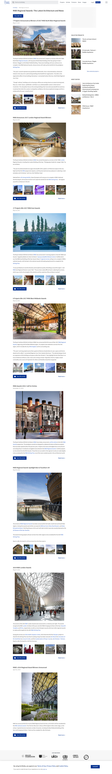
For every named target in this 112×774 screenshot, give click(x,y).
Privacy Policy (51, 766)
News (79, 2)
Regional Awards (23, 61)
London (63, 160)
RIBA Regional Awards (50, 449)
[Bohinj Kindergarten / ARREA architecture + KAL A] (76, 98)
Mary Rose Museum (54, 526)
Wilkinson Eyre (44, 526)
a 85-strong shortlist (25, 177)
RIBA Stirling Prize (29, 453)
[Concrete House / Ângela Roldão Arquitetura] (76, 65)
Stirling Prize (16, 67)
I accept (95, 767)
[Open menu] (106, 2)
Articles (68, 2)
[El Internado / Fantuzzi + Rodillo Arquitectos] (76, 54)
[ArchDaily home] (7, 2)
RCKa (21, 628)
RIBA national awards (20, 726)
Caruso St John (26, 639)
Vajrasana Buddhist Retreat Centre (46, 257)
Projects (62, 2)
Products (74, 2)
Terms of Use (41, 766)
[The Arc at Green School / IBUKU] (76, 43)
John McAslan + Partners (58, 639)
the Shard (53, 637)
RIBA (35, 58)
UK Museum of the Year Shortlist (21, 530)
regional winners (45, 259)
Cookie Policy (63, 766)
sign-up (45, 769)
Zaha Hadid (28, 634)
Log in (92, 2)
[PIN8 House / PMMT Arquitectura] (76, 110)
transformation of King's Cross (43, 639)
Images (84, 2)
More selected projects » (93, 71)
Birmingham (33, 347)
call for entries (53, 442)
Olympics (55, 634)
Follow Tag (18, 16)
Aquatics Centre (36, 634)
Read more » (61, 108)
